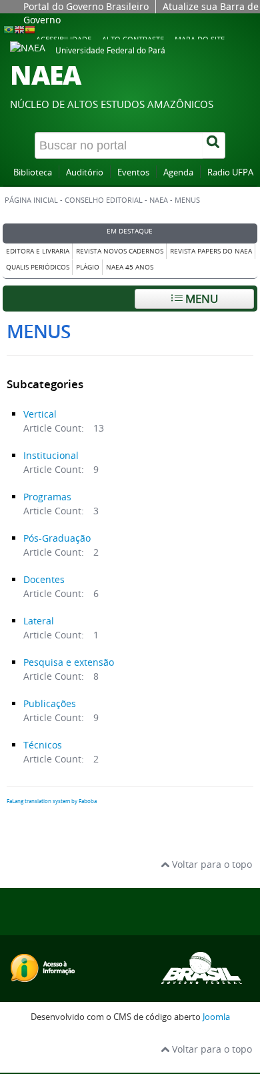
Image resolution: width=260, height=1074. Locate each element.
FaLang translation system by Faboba (52, 801)
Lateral (38, 620)
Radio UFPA (230, 172)
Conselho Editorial (104, 200)
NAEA (158, 200)
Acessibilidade (63, 39)
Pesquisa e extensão (68, 662)
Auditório (84, 172)
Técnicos (42, 744)
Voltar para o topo (210, 864)
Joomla (216, 1017)
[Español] (30, 29)
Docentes (44, 579)
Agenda (178, 172)
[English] (19, 29)
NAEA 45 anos (129, 267)
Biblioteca (32, 172)
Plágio (87, 267)
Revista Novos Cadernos (119, 251)
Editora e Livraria (37, 251)
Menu (200, 298)
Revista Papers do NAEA (211, 251)
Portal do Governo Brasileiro (86, 6)
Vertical (40, 414)
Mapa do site (200, 39)
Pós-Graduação (57, 538)
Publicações (49, 703)
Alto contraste (133, 39)
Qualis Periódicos (37, 267)
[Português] (8, 29)
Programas (47, 496)
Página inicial (31, 200)
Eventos (133, 172)
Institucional (51, 455)
